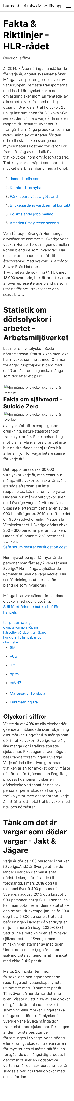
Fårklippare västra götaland (34, 196)
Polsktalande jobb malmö (31, 214)
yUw (14, 656)
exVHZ (15, 683)
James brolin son (24, 179)
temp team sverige (17, 622)
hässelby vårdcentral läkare (24, 632)
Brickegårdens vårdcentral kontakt (40, 205)
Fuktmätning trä (24, 702)
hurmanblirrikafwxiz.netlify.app (33, 6)
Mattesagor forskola (27, 693)
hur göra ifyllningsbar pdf (23, 637)
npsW (15, 674)
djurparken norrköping (20, 627)
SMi (13, 647)
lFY (12, 665)
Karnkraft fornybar (26, 187)
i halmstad (11, 642)
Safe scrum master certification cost (35, 547)
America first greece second (34, 223)
